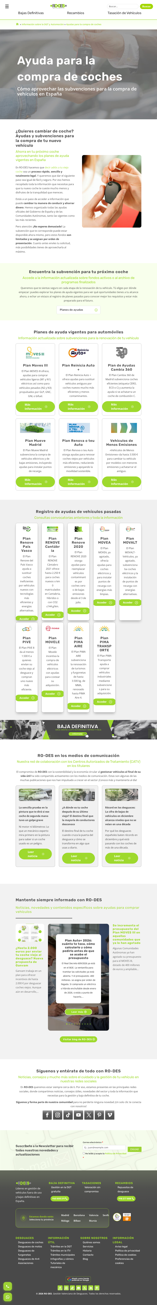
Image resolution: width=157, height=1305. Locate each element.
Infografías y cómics (62, 1258)
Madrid (65, 1215)
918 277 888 (125, 1198)
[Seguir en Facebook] (47, 1115)
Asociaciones (25, 1263)
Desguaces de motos (30, 1246)
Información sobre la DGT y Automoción (43, 24)
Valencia (93, 1215)
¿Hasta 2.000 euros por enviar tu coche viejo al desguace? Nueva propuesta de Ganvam (29, 956)
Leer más (77, 1011)
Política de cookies (125, 1254)
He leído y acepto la (104, 1155)
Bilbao (77, 1220)
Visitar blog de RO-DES (77, 1039)
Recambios (75, 13)
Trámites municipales (62, 1254)
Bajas (31, 13)
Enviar (134, 1149)
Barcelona (79, 1215)
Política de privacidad (127, 1250)
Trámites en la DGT (61, 1246)
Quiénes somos (91, 1242)
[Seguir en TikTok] (68, 1115)
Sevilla (106, 1215)
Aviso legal (121, 1246)
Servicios (88, 1246)
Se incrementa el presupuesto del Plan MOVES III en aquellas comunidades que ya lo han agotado (127, 934)
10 (90, 1024)
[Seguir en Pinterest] (99, 1115)
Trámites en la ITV (60, 1250)
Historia (87, 1250)
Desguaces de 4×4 (28, 1258)
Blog (85, 1258)
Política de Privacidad (115, 1153)
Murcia (93, 1220)
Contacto (88, 1254)
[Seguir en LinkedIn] (90, 1287)
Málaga (65, 1220)
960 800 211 (58, 1198)
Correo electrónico (93, 1142)
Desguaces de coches (30, 1242)
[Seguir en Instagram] (57, 1115)
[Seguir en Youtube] (78, 1115)
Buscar (146, 6)
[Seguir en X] (89, 1115)
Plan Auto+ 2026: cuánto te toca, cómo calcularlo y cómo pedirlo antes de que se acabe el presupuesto (78, 949)
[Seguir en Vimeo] (109, 1115)
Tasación (124, 13)
